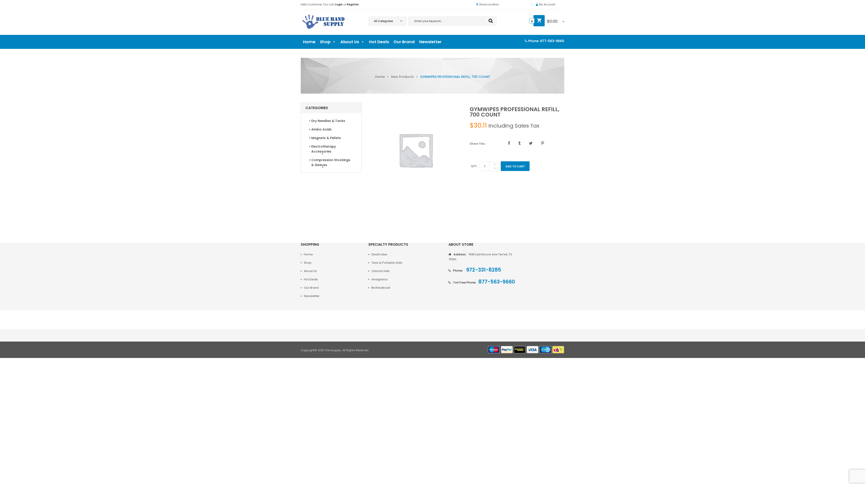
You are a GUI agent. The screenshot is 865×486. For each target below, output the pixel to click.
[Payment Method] (494, 349)
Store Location (489, 4)
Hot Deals (379, 42)
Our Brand (404, 42)
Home (309, 42)
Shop (325, 42)
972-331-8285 (483, 269)
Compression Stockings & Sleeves (330, 162)
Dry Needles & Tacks (328, 121)
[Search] (490, 20)
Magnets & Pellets (326, 138)
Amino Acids (321, 129)
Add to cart (515, 166)
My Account (547, 4)
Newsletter (430, 42)
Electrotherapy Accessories (323, 149)
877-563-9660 (552, 41)
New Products (402, 76)
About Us (349, 42)
